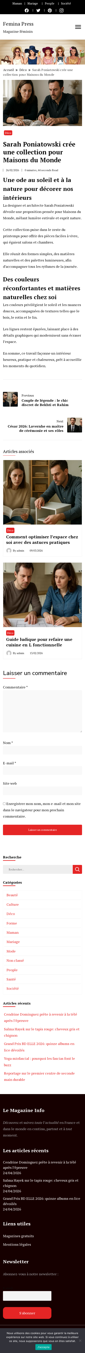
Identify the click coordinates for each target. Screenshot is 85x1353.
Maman (17, 3)
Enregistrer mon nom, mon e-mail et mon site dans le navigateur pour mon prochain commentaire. (42, 810)
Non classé (15, 960)
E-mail (9, 763)
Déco (8, 133)
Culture (13, 904)
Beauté (12, 895)
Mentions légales (17, 1244)
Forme (12, 923)
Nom (8, 742)
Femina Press (18, 23)
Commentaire (15, 687)
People (49, 3)
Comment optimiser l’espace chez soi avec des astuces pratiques (42, 539)
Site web (10, 783)
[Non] (80, 1341)
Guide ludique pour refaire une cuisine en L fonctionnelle (39, 642)
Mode (11, 951)
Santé (11, 979)
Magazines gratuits (18, 1235)
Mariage (32, 3)
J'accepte (43, 1347)
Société (66, 3)
